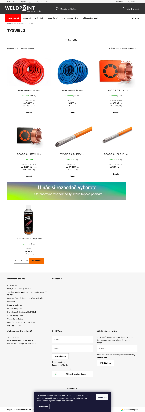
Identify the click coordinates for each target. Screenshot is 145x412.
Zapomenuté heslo (60, 365)
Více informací (67, 401)
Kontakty (11, 301)
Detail (29, 112)
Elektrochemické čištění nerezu (20, 340)
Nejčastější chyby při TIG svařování (21, 343)
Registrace (131, 2)
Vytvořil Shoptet (131, 409)
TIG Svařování (13, 337)
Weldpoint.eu (72, 388)
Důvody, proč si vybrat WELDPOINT (21, 312)
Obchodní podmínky (15, 319)
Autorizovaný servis (15, 315)
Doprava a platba (14, 305)
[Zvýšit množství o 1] (27, 260)
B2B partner (11, 2)
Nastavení (43, 406)
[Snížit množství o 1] (15, 260)
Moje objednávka (14, 326)
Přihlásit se (60, 356)
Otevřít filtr (72, 40)
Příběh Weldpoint (14, 308)
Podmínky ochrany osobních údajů (21, 322)
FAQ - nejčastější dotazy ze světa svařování (25, 298)
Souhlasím (102, 397)
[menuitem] (13, 18)
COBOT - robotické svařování (31, 2)
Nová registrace (58, 362)
